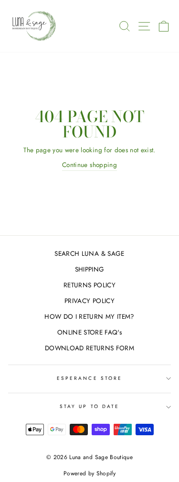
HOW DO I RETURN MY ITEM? (89, 316)
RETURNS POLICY (89, 285)
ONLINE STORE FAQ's (89, 332)
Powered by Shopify (89, 473)
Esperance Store (89, 378)
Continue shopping (89, 164)
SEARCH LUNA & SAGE (89, 253)
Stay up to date (89, 406)
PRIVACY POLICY (89, 300)
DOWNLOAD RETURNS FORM (89, 348)
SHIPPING (90, 269)
